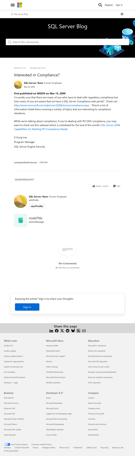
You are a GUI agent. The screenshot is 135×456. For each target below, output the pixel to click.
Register (109, 4)
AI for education (94, 382)
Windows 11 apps (11, 382)
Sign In (119, 4)
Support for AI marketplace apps (59, 413)
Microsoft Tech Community (56, 419)
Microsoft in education (97, 345)
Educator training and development (102, 372)
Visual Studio (51, 435)
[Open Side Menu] (12, 4)
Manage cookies (48, 447)
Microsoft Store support (55, 356)
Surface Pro (8, 345)
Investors (91, 419)
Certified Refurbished (54, 372)
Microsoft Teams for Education (100, 356)
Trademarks (77, 447)
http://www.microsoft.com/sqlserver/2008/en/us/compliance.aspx (52, 105)
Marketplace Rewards (55, 429)
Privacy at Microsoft (96, 413)
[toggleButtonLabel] (122, 14)
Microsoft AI (9, 398)
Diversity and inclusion (97, 424)
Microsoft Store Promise (55, 377)
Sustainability (93, 435)
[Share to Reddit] (67, 330)
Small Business (10, 435)
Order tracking (52, 366)
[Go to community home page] (19, 4)
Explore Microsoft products (14, 377)
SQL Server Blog (21, 14)
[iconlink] (20, 220)
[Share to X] (62, 330)
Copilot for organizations (14, 361)
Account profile (52, 345)
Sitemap (7, 447)
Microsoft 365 (9, 413)
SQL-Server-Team (33, 82)
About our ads (117, 447)
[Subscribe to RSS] (78, 330)
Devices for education (96, 351)
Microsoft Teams (10, 424)
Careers (91, 398)
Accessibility (93, 429)
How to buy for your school (98, 366)
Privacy (35, 447)
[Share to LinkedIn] (51, 330)
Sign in (27, 307)
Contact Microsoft (21, 447)
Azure (48, 398)
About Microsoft (94, 403)
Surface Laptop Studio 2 (13, 356)
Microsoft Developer (54, 403)
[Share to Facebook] (56, 330)
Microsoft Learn (52, 408)
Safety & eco (91, 447)
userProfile (37, 206)
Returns (49, 361)
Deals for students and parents (100, 377)
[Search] (100, 5)
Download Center (53, 351)
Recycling (104, 447)
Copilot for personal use (13, 366)
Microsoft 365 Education (98, 361)
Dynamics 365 (9, 408)
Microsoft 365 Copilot (12, 429)
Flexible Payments (53, 382)
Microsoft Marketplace (55, 424)
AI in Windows (9, 372)
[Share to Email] (84, 330)
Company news (94, 408)
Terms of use (64, 447)
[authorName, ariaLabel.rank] (18, 85)
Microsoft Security (11, 403)
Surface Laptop (10, 351)
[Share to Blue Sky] (73, 330)
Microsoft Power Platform (14, 419)
